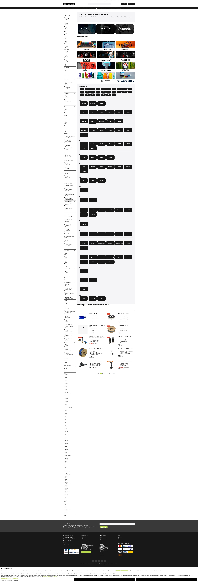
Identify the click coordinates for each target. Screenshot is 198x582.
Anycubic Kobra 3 (68, 286)
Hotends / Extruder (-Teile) (69, 329)
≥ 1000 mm (67, 178)
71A (66, 263)
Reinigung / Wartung (68, 229)
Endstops (66, 321)
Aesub (66, 20)
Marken (65, 373)
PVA (66, 128)
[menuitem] (118, 8)
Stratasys (66, 486)
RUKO (66, 477)
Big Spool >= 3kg (68, 75)
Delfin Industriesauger (68, 407)
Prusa (65, 467)
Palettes (66, 112)
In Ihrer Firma (67, 302)
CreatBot (66, 405)
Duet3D (66, 417)
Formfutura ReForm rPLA (123, 325)
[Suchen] (109, 4)
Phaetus (66, 461)
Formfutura (66, 431)
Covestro (66, 401)
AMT (66, 22)
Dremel (66, 413)
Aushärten (67, 226)
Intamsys (66, 440)
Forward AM (67, 434)
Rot (65, 37)
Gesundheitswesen (68, 208)
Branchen (65, 371)
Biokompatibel (67, 145)
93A (66, 254)
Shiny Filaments (67, 480)
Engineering (67, 204)
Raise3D (66, 468)
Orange (66, 46)
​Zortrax (65, 501)
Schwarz (66, 34)
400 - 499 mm (67, 165)
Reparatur (67, 353)
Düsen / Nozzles (68, 308)
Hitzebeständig (67, 138)
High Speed (67, 135)
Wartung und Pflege (68, 216)
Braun (66, 47)
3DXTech (66, 19)
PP (65, 127)
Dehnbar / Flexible (68, 137)
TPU (66, 123)
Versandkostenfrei (93, 0)
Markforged (66, 449)
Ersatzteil (66, 231)
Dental (66, 205)
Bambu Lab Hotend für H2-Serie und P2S (97, 326)
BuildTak (66, 395)
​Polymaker (101, 234)
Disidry (66, 411)
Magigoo (66, 446)
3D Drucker (65, 360)
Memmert (66, 452)
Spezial (66, 209)
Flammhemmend (68, 141)
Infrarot (66, 272)
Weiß (66, 33)
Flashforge (66, 429)
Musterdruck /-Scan (68, 350)
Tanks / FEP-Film (68, 317)
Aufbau (66, 348)
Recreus (66, 470)
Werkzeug (67, 233)
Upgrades (66, 339)
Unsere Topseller (87, 29)
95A (66, 253)
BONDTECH (67, 392)
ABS (66, 121)
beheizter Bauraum (68, 198)
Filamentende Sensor (68, 191)
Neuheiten (120, 538)
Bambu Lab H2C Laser (69, 298)
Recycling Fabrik (67, 471)
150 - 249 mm (67, 173)
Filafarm (66, 428)
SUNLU (66, 489)
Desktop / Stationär (68, 279)
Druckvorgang (67, 230)
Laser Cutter (67, 88)
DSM (65, 416)
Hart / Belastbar (68, 140)
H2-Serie (66, 51)
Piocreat (66, 513)
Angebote (65, 368)
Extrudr (66, 423)
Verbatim (66, 495)
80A (66, 261)
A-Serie (66, 59)
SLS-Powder (67, 110)
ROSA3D (66, 476)
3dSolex (66, 377)
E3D (65, 419)
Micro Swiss (67, 453)
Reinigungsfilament (68, 142)
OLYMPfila (66, 459)
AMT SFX (66, 285)
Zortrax (101, 298)
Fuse (66, 60)
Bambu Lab (67, 29)
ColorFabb (66, 398)
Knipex (66, 441)
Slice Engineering (67, 483)
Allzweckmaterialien (68, 203)
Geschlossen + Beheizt (69, 156)
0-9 (82, 88)
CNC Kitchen (67, 396)
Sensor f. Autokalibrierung (69, 194)
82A (66, 259)
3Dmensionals (67, 15)
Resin (66, 109)
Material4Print (67, 450)
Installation (67, 345)
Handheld (66, 277)
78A (66, 262)
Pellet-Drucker (67, 84)
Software (66, 336)
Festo (65, 425)
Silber (66, 42)
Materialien (65, 362)
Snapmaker (66, 485)
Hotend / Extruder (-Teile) (69, 309)
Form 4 (66, 61)
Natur (66, 45)
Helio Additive (67, 503)
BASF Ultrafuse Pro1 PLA (123, 313)
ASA (66, 122)
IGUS (65, 438)
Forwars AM (84, 171)
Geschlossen (67, 152)
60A (66, 266)
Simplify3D (66, 482)
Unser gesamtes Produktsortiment (124, 29)
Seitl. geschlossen (68, 155)
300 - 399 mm (67, 164)
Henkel (66, 437)
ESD (66, 144)
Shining (66, 479)
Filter (66, 320)
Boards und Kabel (68, 322)
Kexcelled (66, 510)
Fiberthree (66, 426)
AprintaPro (67, 26)
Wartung (66, 241)
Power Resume (67, 193)
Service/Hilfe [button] (131, 0)
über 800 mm (67, 168)
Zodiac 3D (66, 500)
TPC (66, 131)
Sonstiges (67, 340)
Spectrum (66, 507)
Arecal (66, 386)
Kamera (66, 186)
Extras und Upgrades (68, 214)
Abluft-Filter (67, 190)
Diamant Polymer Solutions (69, 408)
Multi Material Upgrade (69, 331)
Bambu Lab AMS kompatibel (70, 136)
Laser (66, 271)
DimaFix (66, 410)
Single (66, 95)
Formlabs (66, 432)
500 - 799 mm (67, 167)
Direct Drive (67, 195)
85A (66, 258)
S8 (65, 64)
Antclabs (66, 23)
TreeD (66, 506)
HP (65, 504)
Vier (66, 99)
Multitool (66, 89)
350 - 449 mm (67, 176)
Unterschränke (67, 334)
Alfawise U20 (67, 284)
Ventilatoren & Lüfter (68, 335)
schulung (65, 515)
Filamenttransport (68, 313)
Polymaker (66, 462)
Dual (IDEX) (67, 97)
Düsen (66, 327)
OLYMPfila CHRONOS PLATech (124, 336)
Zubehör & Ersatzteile (67, 365)
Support (66, 349)
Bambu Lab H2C (68, 297)
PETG (66, 118)
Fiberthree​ (93, 166)
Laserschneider (67, 245)
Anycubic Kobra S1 (68, 288)
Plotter (66, 246)
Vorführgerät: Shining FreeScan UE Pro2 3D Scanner (125, 361)
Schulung (66, 344)
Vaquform (66, 494)
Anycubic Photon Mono (69, 290)
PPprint (66, 464)
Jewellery (66, 207)
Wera (65, 497)
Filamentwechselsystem (69, 185)
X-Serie (66, 57)
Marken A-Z (105, 29)
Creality (66, 404)
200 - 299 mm (67, 163)
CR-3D (66, 402)
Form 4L (66, 62)
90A (66, 257)
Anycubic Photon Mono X (69, 293)
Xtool (84, 298)
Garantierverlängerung (69, 354)
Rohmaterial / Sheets (68, 244)
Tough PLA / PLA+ (68, 119)
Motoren (66, 316)
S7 (65, 65)
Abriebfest (67, 149)
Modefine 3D (67, 456)
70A (66, 265)
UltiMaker (66, 492)
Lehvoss (66, 444)
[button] (130, 310)
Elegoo (66, 420)
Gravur (66, 243)
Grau (66, 36)
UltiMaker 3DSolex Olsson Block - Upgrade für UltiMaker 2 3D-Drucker (96, 337)
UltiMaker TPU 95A (93, 313)
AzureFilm (67, 28)
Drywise (66, 414)
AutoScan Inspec (68, 294)
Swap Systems (67, 491)
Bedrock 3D (66, 512)
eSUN (65, 422)
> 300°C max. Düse (68, 189)
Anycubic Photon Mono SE (69, 292)
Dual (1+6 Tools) (68, 101)
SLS (66, 83)
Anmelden (124, 3)
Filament (66, 108)
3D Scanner (67, 86)
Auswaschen (67, 227)
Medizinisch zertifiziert (69, 199)
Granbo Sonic (67, 435)
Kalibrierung (67, 315)
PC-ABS (66, 130)
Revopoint (66, 473)
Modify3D (66, 458)
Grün (66, 41)
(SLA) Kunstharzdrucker (69, 82)
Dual (66, 96)
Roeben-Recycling (68, 474)
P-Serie (66, 56)
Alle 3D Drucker (121, 540)
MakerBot (66, 447)
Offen (66, 154)
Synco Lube (66, 488)
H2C (66, 52)
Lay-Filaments (67, 443)
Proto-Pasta (67, 465)
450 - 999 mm (67, 177)
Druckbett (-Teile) (68, 312)
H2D (66, 53)
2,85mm (66, 70)
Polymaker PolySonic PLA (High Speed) (95, 349)
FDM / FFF (67, 80)
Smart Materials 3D (68, 509)
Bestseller (120, 537)
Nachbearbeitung (68, 222)
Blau (66, 38)
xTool (65, 498)
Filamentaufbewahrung (69, 332)
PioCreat (92, 234)
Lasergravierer (67, 87)
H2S (66, 55)
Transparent (67, 43)
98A (66, 252)
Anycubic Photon (68, 289)
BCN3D (92, 121)
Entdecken (65, 370)
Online (66, 303)
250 (66, 180)
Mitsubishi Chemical (68, 455)
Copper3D (66, 399)
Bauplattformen (67, 225)
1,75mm (66, 69)
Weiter (114, 373)
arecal (66, 27)
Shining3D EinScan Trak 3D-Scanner (125, 348)
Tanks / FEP (67, 221)
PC (65, 126)
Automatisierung (68, 224)
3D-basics (67, 18)
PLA (66, 117)
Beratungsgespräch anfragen (106, 0)
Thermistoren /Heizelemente (70, 311)
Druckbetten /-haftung (69, 326)
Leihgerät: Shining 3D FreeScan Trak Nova (96, 361)
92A (66, 256)
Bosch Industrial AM (110, 121)
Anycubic (66, 24)
